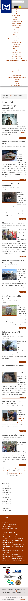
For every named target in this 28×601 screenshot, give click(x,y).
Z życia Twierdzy (17, 29)
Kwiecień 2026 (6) (6, 492)
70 (24, 470)
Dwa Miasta (17, 44)
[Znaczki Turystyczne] (18, 582)
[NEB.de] (16, 572)
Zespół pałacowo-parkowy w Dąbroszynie (16, 60)
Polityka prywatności (20, 589)
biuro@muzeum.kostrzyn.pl (10, 528)
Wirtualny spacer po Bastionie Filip (16, 39)
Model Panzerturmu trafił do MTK (13, 142)
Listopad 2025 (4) (6, 504)
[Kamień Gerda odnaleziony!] (9, 447)
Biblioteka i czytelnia (17, 21)
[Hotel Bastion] (10, 577)
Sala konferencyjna (16, 25)
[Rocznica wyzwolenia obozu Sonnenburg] (9, 274)
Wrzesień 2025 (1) (6, 508)
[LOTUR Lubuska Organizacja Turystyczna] (10, 582)
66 (10, 470)
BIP (24, 592)
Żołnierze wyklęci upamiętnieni (9, 106)
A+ (25, 7)
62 (20, 468)
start (5, 468)
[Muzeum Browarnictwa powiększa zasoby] (9, 415)
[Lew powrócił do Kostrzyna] (9, 377)
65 (7, 470)
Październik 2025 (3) (7, 506)
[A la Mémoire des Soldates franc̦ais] (9, 310)
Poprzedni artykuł (13, 468)
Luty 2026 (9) (5, 497)
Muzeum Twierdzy (16, 15)
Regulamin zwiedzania (16, 66)
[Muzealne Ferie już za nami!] (9, 234)
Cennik (16, 62)
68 (17, 470)
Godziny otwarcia (16, 68)
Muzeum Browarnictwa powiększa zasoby (11, 402)
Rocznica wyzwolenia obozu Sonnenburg (13, 261)
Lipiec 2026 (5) (5, 486)
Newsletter (16, 41)
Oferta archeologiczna (16, 85)
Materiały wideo (17, 35)
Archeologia (17, 79)
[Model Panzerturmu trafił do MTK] (9, 155)
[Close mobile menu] (16, 11)
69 (20, 470)
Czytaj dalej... (22, 138)
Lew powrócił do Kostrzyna (13, 365)
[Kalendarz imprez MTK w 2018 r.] (9, 346)
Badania (17, 83)
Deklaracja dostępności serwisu (9, 591)
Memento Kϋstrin (16, 52)
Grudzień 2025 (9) (6, 501)
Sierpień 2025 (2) (6, 510)
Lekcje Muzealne (17, 74)
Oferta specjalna (17, 70)
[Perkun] (19, 577)
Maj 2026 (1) (5, 490)
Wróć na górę (22, 599)
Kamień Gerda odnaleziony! (13, 435)
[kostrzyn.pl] (8, 572)
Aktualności (16, 31)
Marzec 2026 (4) (6, 495)
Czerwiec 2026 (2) (6, 488)
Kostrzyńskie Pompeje (16, 58)
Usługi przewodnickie (17, 64)
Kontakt (17, 27)
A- (22, 7)
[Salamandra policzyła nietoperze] (9, 197)
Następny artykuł (13, 473)
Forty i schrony (16, 48)
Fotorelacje (16, 33)
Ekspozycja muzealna (17, 56)
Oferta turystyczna (16, 54)
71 (6, 473)
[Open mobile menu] (16, 9)
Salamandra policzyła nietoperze (10, 184)
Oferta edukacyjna (16, 72)
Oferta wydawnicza (16, 23)
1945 (16, 50)
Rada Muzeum (16, 19)
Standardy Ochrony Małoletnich (9, 592)
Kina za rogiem (21, 132)
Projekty (17, 81)
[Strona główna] (16, 13)
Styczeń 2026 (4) (6, 499)
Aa (14, 7)
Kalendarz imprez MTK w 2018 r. (12, 332)
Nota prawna (20, 591)
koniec (20, 473)
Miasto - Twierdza (16, 42)
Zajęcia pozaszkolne (17, 75)
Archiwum (16, 37)
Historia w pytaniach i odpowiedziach (17, 77)
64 (4, 470)
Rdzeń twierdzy (17, 46)
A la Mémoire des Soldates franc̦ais (12, 297)
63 (23, 468)
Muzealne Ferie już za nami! (13, 222)
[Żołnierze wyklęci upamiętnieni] (9, 119)
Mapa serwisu (11, 589)
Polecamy (4, 589)
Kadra (16, 17)
